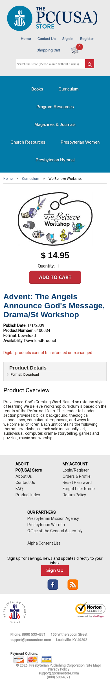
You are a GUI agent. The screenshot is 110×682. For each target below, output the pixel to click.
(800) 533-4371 (34, 634)
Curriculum (68, 89)
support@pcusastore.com (30, 640)
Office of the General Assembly (55, 531)
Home (26, 39)
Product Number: (18, 330)
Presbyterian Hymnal (55, 159)
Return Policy (74, 495)
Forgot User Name (79, 488)
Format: (10, 335)
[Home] (52, 30)
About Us (24, 476)
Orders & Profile (77, 476)
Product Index (28, 495)
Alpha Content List (43, 543)
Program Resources (55, 106)
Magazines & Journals (55, 124)
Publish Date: (15, 325)
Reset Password (77, 482)
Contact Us (47, 39)
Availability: (13, 340)
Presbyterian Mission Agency (53, 518)
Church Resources (27, 142)
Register (87, 39)
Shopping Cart (48, 50)
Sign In (67, 39)
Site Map (93, 665)
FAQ (19, 488)
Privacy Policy (58, 669)
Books (37, 89)
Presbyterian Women (80, 142)
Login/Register (76, 470)
